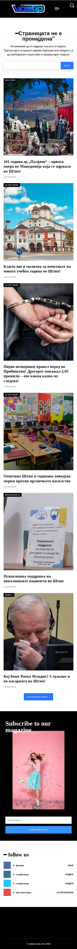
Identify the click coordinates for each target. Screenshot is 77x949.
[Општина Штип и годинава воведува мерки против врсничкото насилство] (38, 431)
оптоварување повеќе (37, 697)
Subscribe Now (38, 829)
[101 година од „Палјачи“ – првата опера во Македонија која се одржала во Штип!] (38, 117)
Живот (9, 595)
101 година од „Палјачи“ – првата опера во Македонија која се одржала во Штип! (37, 166)
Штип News (11, 185)
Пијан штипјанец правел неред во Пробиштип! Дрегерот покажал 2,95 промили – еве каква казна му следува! (36, 373)
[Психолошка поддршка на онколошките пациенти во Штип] (38, 531)
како (70, 865)
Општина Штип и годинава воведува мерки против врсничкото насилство (37, 478)
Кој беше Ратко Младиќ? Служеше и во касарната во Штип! (37, 678)
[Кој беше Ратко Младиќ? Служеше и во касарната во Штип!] (38, 631)
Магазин (10, 80)
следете (69, 874)
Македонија (12, 494)
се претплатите (65, 892)
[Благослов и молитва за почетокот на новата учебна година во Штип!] (38, 222)
